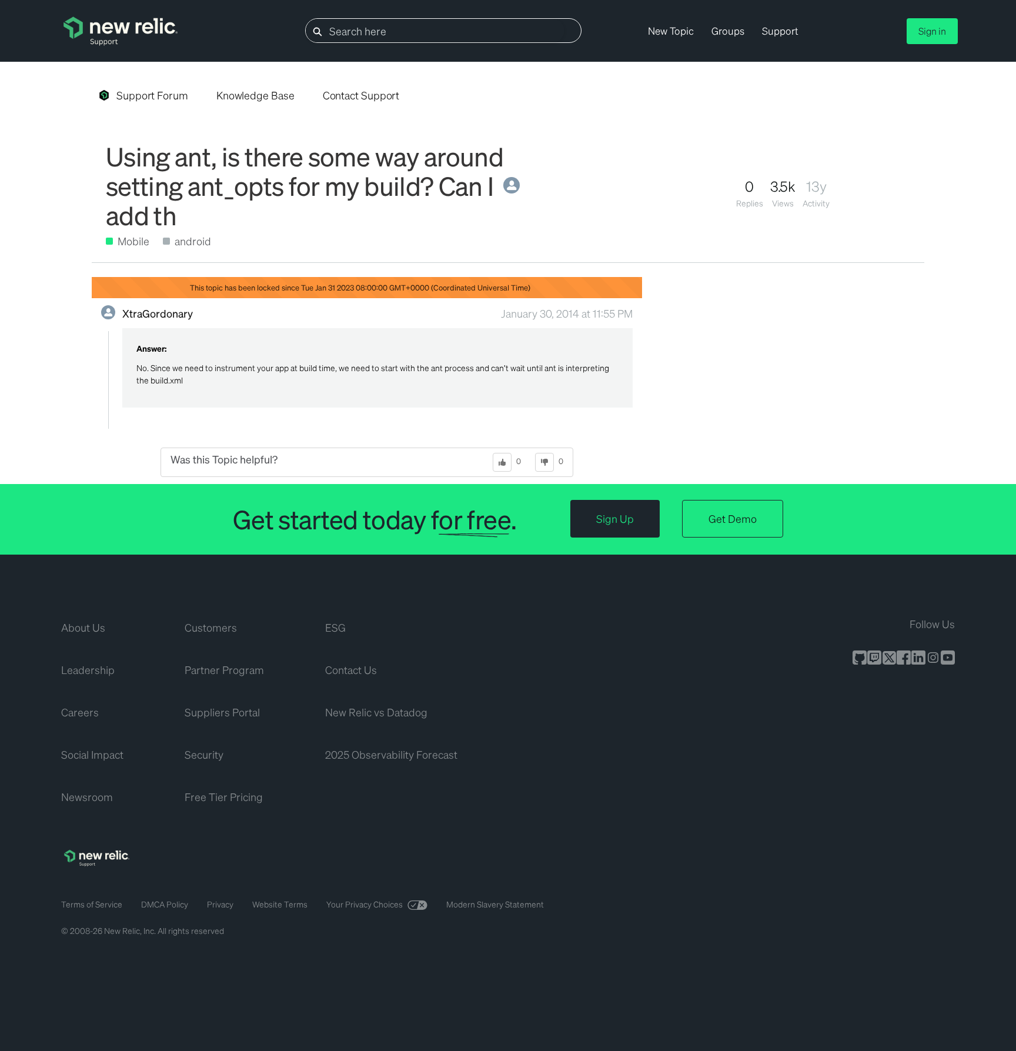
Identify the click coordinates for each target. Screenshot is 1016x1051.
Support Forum (152, 95)
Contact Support (361, 95)
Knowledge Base (255, 95)
